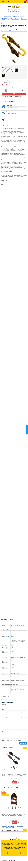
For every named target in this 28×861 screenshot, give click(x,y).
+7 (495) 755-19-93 (15, 11)
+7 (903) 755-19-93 (15, 10)
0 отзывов (9, 30)
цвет (11, 67)
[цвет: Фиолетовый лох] (17, 767)
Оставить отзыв (23, 743)
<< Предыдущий (7, 80)
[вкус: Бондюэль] (12, 807)
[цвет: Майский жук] (10, 767)
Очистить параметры (6, 65)
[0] (25, 2)
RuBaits (16, 18)
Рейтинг (3, 740)
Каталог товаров (7, 16)
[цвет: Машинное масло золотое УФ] (14, 767)
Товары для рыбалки (18, 16)
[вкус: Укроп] (9, 807)
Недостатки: (4, 731)
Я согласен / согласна (14, 853)
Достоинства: (4, 722)
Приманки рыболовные (7, 18)
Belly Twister (11, 827)
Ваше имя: (3, 704)
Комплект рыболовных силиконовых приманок (13, 826)
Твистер (2, 827)
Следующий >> (20, 80)
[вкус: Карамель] (15, 807)
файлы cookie (10, 843)
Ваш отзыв (3, 709)
